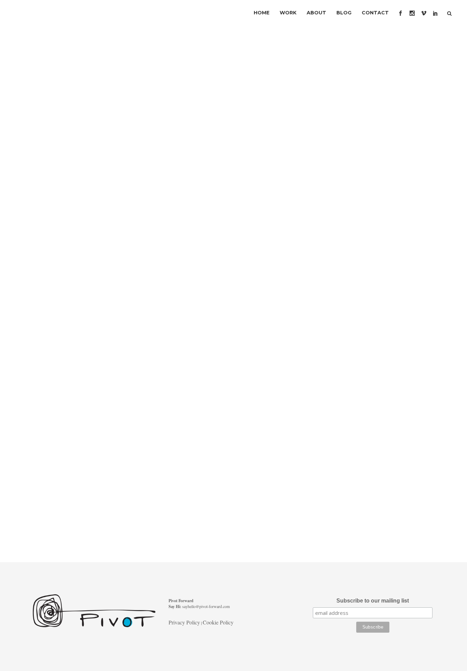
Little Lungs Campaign (83, 150)
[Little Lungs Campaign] (94, 93)
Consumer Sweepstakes (86, 413)
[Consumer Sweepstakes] (94, 354)
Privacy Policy (184, 622)
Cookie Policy (218, 622)
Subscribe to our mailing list (372, 601)
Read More (52, 279)
